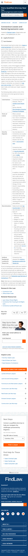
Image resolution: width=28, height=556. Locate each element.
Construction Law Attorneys (9, 388)
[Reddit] (23, 513)
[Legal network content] (25, 543)
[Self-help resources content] (25, 534)
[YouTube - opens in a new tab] (7, 513)
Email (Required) (6, 338)
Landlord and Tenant (18, 103)
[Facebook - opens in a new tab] (2, 513)
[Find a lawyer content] (25, 529)
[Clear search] (23, 438)
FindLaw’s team (11, 32)
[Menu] (2, 2)
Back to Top (15, 472)
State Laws (14, 22)
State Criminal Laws (11, 458)
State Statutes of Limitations (10, 363)
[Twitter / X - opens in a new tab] (12, 513)
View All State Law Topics (9, 360)
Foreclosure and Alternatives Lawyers (12, 383)
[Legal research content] (25, 538)
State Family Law (10, 461)
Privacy (8, 552)
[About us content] (25, 524)
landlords (3, 71)
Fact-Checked (7, 41)
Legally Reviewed (8, 38)
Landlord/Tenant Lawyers (8, 373)
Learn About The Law (5, 22)
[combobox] (14, 438)
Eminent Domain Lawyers (8, 398)
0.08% (18, 155)
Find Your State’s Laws (8, 358)
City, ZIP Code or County (10, 435)
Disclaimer (15, 552)
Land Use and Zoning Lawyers (9, 378)
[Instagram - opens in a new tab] (18, 513)
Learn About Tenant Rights (10, 300)
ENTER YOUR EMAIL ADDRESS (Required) (11, 501)
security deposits (19, 151)
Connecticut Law (23, 22)
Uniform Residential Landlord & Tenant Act (19, 261)
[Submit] (24, 341)
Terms (2, 552)
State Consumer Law (11, 463)
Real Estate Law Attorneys (8, 393)
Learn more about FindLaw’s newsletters (11, 346)
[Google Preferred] (2, 518)
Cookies (22, 552)
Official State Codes (8, 293)
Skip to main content (14, 2)
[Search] (25, 2)
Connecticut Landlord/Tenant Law (12, 306)
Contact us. (16, 491)
